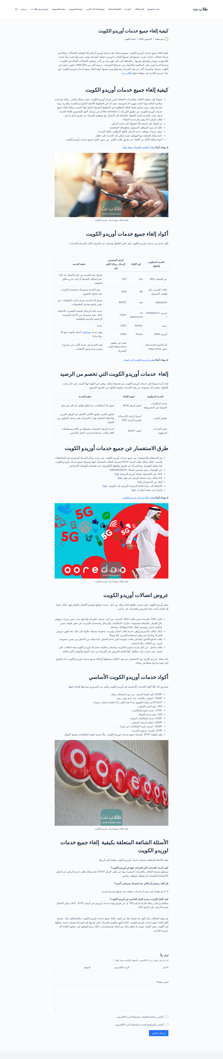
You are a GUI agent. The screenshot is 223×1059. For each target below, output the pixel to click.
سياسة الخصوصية (76, 9)
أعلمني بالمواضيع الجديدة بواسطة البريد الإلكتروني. (139, 1024)
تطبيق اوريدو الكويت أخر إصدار (139, 359)
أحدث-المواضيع (153, 9)
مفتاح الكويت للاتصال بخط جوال (138, 147)
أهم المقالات (139, 9)
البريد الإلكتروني (121, 967)
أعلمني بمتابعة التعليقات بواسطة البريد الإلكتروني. (140, 1016)
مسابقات (86, 332)
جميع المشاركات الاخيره (95, 9)
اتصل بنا (128, 9)
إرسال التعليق (158, 1033)
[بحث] (16, 9)
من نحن (24, 9)
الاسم (165, 967)
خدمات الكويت (130, 39)
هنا (116, 473)
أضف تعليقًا (162, 982)
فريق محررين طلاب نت (39, 9)
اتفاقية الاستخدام (114, 9)
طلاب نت (200, 9)
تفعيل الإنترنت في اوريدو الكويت (138, 497)
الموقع (87, 967)
